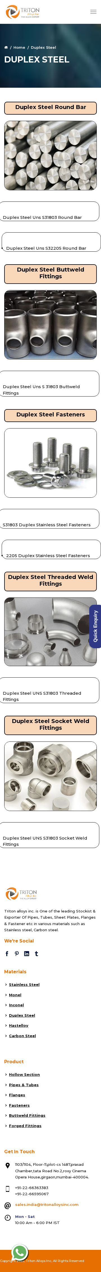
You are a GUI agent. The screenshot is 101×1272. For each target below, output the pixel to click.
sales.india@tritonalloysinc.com (47, 1204)
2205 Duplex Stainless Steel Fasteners (48, 555)
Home (19, 47)
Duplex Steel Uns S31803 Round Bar (42, 217)
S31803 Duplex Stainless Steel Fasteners (47, 524)
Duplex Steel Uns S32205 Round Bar (46, 248)
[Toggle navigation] (93, 12)
